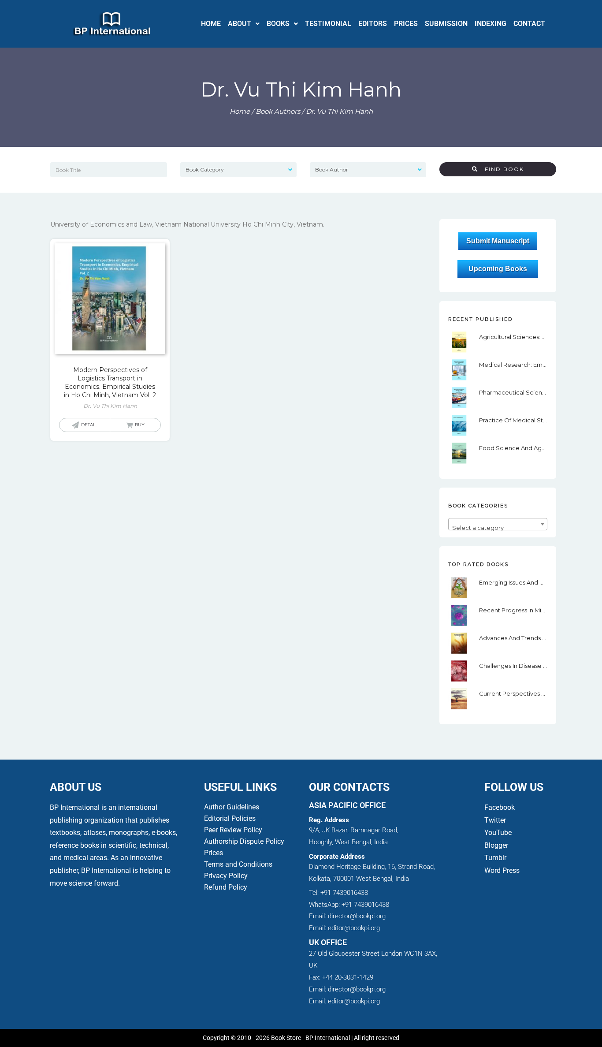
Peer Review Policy (233, 830)
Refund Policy (225, 887)
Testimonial (328, 23)
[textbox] (497, 527)
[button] (243, 24)
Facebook (500, 807)
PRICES (406, 23)
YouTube (498, 832)
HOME (211, 23)
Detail (89, 425)
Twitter (495, 820)
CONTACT (529, 23)
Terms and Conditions (238, 864)
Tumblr (495, 857)
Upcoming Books (497, 268)
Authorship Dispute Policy (244, 841)
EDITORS (372, 23)
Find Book (501, 169)
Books (278, 23)
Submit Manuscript (497, 241)
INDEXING (490, 23)
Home (240, 111)
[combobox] (497, 524)
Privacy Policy (226, 876)
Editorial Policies (230, 818)
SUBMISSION (446, 23)
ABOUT (239, 23)
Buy (140, 425)
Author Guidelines (231, 807)
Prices (213, 853)
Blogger (496, 845)
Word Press (502, 870)
